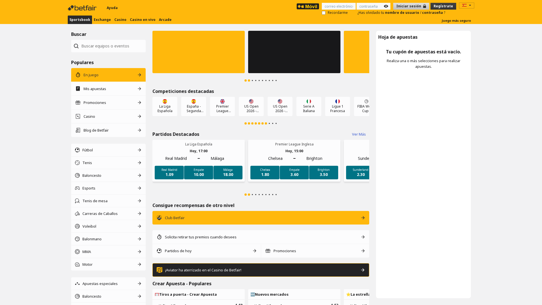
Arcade (165, 19)
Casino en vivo (143, 19)
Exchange (102, 19)
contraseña (433, 12)
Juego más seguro (456, 20)
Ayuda (112, 7)
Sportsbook (79, 19)
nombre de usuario (402, 12)
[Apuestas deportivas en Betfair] (308, 6)
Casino (120, 19)
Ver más (359, 134)
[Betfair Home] (83, 7)
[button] (198, 52)
